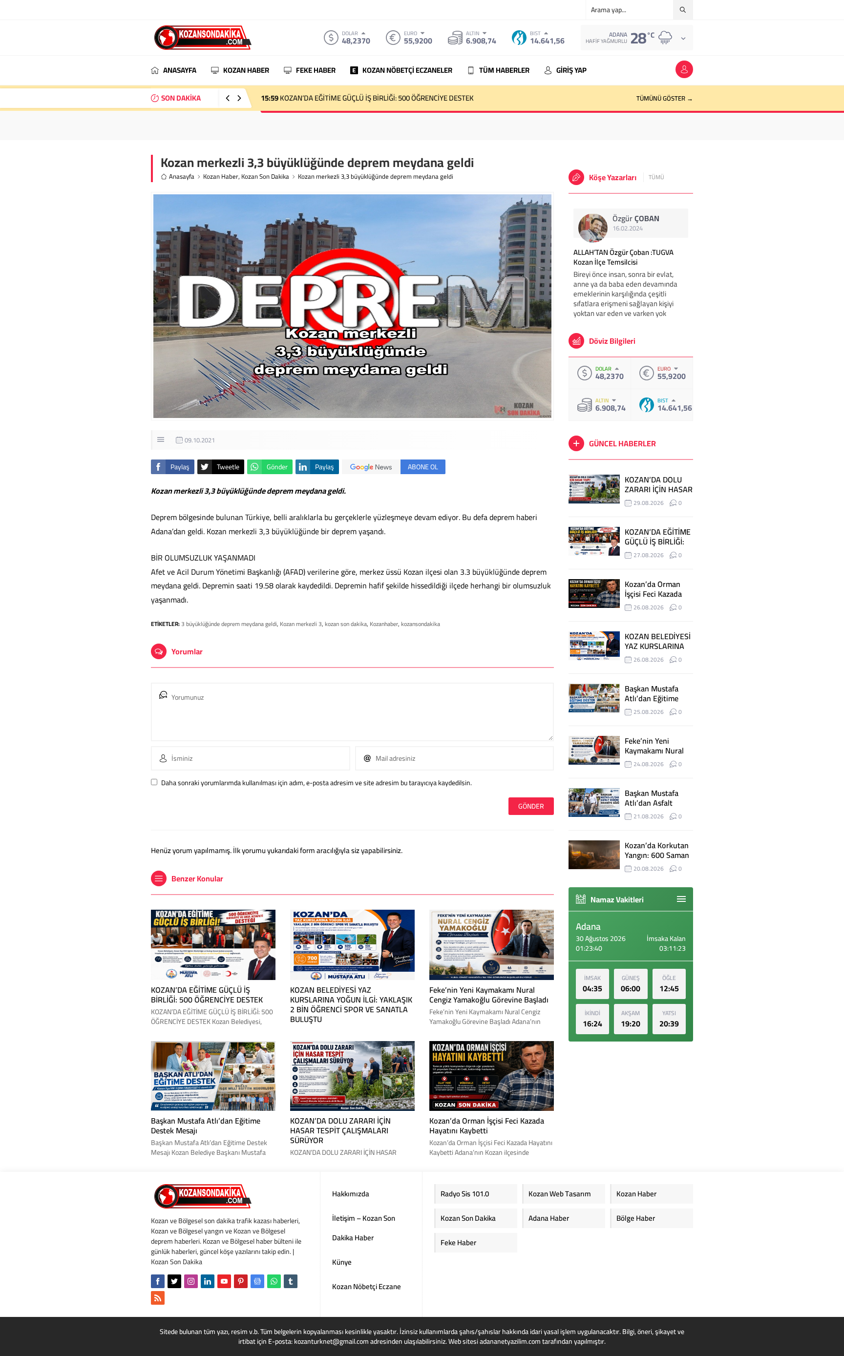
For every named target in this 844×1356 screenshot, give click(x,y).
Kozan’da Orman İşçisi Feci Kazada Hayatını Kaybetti (486, 1125)
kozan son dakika (346, 623)
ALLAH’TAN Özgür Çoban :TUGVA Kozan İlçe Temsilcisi (623, 257)
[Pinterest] (241, 1281)
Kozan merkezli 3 (301, 623)
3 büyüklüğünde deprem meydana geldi (229, 623)
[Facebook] (158, 1281)
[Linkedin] (207, 1281)
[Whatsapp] (274, 1281)
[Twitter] (174, 1281)
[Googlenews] (257, 1281)
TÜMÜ (656, 177)
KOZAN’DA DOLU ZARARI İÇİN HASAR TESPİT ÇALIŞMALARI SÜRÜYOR (340, 1130)
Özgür (635, 218)
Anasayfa (181, 176)
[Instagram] (191, 1281)
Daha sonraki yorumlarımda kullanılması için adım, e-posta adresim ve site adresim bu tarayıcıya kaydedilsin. (316, 782)
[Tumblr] (290, 1281)
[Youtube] (224, 1281)
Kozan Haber (220, 176)
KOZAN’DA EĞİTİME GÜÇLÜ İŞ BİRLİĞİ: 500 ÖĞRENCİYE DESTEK (367, 98)
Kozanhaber (384, 623)
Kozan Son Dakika (265, 176)
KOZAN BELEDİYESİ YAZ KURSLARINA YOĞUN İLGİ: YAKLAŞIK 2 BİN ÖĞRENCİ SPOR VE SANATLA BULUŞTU (351, 1004)
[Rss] (158, 1298)
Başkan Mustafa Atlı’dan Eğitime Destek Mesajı (205, 1125)
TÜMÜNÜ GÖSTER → (664, 98)
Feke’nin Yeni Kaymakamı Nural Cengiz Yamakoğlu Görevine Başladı (489, 994)
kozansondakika (420, 623)
